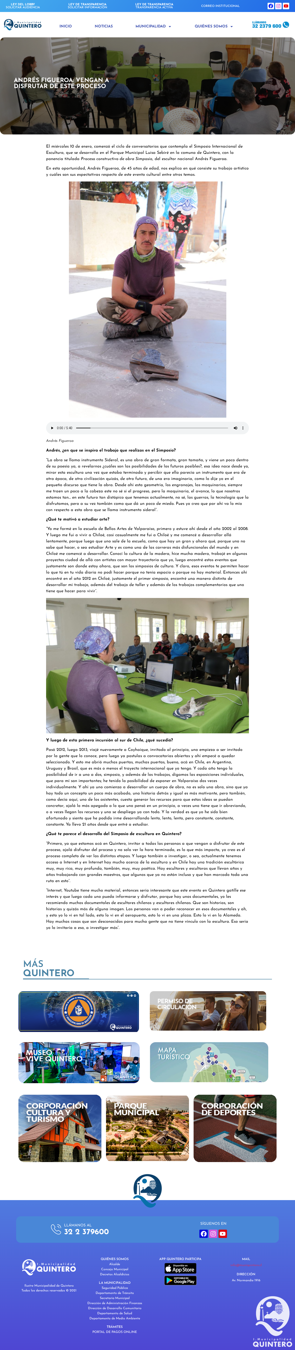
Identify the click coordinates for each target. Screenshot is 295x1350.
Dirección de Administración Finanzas (114, 1303)
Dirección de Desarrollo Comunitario (115, 1308)
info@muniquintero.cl (246, 1265)
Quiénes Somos (211, 26)
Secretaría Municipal (115, 1298)
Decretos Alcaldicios (114, 1274)
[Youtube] (286, 6)
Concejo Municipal (114, 1269)
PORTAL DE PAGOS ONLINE (114, 1332)
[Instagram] (278, 6)
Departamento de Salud (114, 1313)
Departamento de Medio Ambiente (114, 1318)
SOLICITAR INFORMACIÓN (87, 6)
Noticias (104, 26)
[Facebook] (271, 6)
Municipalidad (151, 26)
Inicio (65, 26)
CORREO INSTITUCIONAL (220, 6)
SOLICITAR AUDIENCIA (23, 6)
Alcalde (114, 1264)
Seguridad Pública (115, 1288)
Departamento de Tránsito (115, 1293)
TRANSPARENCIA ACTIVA (154, 6)
